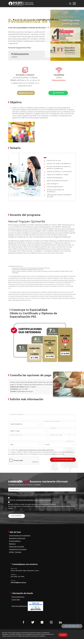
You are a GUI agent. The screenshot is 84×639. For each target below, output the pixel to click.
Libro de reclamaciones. (20, 606)
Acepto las (29, 500)
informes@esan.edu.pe (18, 582)
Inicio (17, 20)
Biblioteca (12, 544)
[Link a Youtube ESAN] (42, 622)
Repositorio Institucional (17, 538)
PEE (21, 20)
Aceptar (63, 635)
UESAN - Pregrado (15, 552)
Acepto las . (32, 450)
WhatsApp (60, 93)
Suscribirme (16, 516)
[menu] (74, 3)
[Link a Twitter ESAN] (33, 622)
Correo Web (16, 599)
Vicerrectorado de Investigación (19, 535)
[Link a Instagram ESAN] (51, 622)
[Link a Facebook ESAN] (24, 622)
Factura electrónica (18, 597)
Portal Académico (15, 541)
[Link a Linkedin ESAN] (60, 622)
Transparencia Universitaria (17, 549)
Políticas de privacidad (16, 546)
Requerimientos (59, 80)
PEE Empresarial (30, 20)
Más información (72, 626)
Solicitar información (63, 459)
